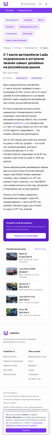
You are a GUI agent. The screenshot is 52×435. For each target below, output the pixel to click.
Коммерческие (24, 10)
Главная (7, 48)
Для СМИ (7, 370)
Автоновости (12, 20)
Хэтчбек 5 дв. (34, 379)
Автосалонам (9, 374)
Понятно (26, 430)
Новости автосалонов (16, 40)
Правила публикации (13, 361)
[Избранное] (40, 3)
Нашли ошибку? (9, 403)
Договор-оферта (10, 393)
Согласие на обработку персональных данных (22, 399)
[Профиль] (46, 3)
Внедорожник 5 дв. (37, 356)
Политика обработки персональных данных (21, 396)
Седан (31, 370)
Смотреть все (40, 249)
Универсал (33, 374)
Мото (40, 20)
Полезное (27, 33)
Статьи (18, 48)
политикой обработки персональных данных (24, 424)
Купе (30, 361)
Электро (10, 27)
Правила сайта (10, 365)
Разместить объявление (26, 236)
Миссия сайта (10, 356)
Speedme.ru (19, 123)
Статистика (11, 33)
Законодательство (28, 27)
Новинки (28, 20)
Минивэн (32, 365)
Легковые (9, 10)
